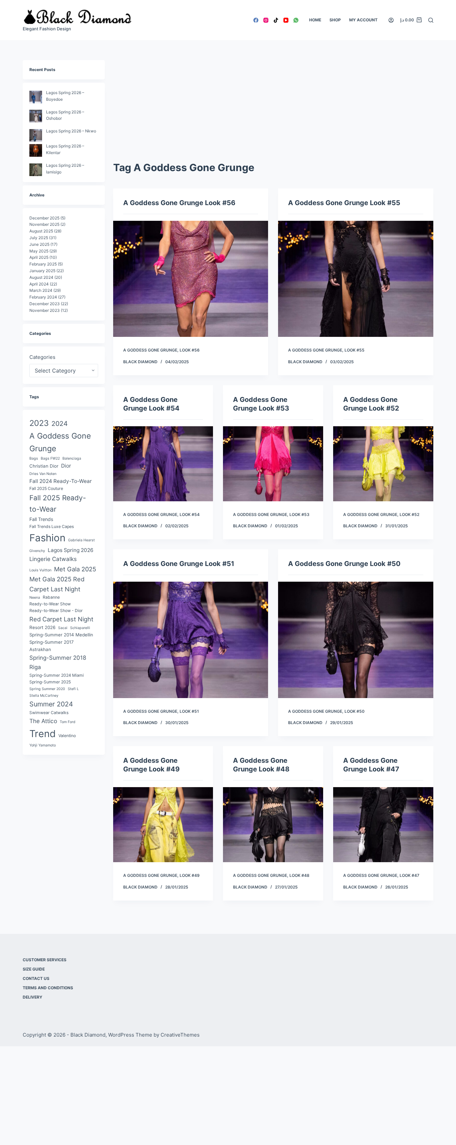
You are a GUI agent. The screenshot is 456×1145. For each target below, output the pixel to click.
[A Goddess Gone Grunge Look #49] (163, 824)
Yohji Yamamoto (42, 745)
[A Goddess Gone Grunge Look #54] (163, 463)
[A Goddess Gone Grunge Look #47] (383, 824)
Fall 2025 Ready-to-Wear (57, 504)
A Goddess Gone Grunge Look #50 (344, 564)
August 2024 (41, 277)
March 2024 (40, 290)
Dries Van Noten (42, 474)
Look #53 (299, 514)
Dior (66, 466)
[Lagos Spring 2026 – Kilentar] (35, 150)
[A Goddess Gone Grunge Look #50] (355, 640)
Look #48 (299, 875)
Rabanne (51, 597)
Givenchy (37, 551)
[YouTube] (285, 20)
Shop (335, 19)
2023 (39, 423)
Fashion (47, 538)
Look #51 (189, 711)
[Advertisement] (273, 110)
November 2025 (44, 224)
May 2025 (38, 250)
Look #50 (355, 711)
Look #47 (409, 875)
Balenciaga (71, 458)
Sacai (62, 628)
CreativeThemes (180, 1035)
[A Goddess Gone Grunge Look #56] (190, 279)
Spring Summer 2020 (47, 689)
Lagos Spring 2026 (70, 550)
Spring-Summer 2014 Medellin (61, 634)
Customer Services (44, 959)
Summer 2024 (51, 704)
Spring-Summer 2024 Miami (56, 675)
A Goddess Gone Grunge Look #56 (179, 203)
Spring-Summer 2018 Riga (57, 662)
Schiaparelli (80, 628)
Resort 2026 (42, 627)
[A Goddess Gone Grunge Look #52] (383, 463)
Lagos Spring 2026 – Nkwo (71, 130)
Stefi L (73, 689)
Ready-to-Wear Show (50, 603)
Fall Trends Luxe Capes (51, 526)
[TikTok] (275, 20)
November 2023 (44, 310)
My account (363, 19)
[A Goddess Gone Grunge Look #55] (355, 279)
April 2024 (39, 284)
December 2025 (44, 217)
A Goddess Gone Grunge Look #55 (344, 203)
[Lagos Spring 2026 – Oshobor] (35, 116)
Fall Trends (41, 519)
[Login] (391, 20)
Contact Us (36, 978)
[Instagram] (265, 20)
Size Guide (34, 969)
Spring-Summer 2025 (50, 681)
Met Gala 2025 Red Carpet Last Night (56, 584)
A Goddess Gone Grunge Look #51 (178, 564)
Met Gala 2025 (75, 569)
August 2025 (41, 230)
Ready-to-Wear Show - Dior (56, 610)
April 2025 (38, 257)
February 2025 (43, 263)
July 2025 (38, 237)
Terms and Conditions (48, 987)
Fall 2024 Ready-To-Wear (60, 481)
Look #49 (190, 875)
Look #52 (409, 514)
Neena (34, 597)
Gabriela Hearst (81, 540)
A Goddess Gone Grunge (150, 350)
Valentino (67, 735)
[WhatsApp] (295, 20)
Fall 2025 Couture (46, 488)
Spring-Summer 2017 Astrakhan (51, 645)
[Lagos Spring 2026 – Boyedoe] (35, 97)
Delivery (32, 997)
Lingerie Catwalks (53, 559)
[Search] (430, 20)
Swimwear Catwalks (48, 712)
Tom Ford (67, 722)
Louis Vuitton (40, 570)
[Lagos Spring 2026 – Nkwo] (35, 135)
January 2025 (42, 270)
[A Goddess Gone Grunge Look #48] (273, 824)
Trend (42, 733)
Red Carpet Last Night (61, 619)
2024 (59, 424)
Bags (33, 458)
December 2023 (44, 303)
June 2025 (39, 244)
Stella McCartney (43, 695)
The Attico (43, 720)
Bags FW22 (50, 458)
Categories (42, 357)
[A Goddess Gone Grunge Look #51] (190, 640)
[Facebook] (255, 20)
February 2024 (43, 297)
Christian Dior (43, 466)
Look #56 (190, 350)
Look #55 (355, 350)
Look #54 (190, 514)
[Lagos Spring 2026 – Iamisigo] (35, 169)
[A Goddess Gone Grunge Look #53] (273, 463)
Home (315, 19)
